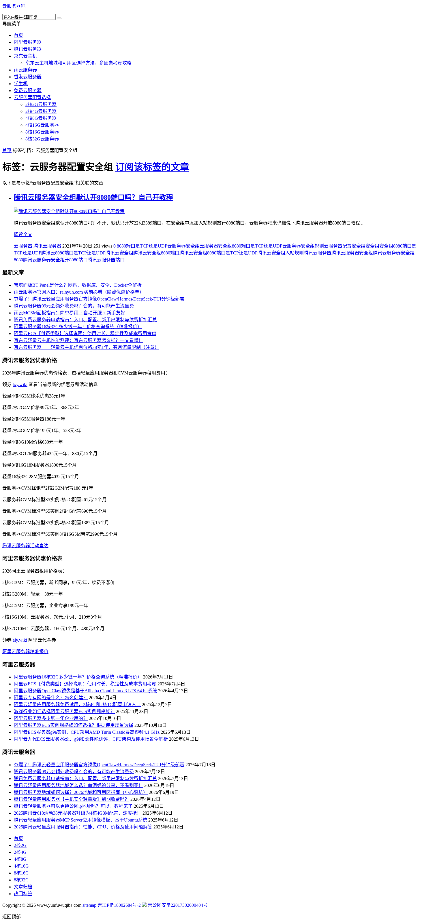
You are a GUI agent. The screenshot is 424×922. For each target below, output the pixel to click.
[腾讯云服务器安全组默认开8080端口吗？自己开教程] (69, 211)
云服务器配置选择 (32, 97)
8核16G (21, 872)
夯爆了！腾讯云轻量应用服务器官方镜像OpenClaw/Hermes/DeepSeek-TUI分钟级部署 (99, 298)
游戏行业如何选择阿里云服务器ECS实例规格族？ (64, 711)
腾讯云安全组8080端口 (156, 252)
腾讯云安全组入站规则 (281, 252)
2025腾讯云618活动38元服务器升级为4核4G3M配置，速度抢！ (77, 813)
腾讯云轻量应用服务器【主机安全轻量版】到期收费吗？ (71, 799)
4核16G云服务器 (42, 125)
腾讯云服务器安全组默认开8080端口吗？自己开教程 (93, 197)
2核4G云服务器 (41, 111)
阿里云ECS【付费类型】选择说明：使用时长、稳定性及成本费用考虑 (85, 333)
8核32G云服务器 (42, 138)
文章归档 (23, 886)
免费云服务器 (28, 90)
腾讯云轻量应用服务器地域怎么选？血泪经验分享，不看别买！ (78, 785)
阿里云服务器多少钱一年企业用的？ (51, 718)
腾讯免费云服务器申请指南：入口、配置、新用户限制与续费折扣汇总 (85, 319)
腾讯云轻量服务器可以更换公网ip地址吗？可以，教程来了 (73, 806)
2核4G (20, 852)
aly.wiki (20, 640)
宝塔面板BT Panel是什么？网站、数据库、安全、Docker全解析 (78, 285)
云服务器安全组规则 (303, 246)
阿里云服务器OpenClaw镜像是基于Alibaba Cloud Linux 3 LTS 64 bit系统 (85, 690)
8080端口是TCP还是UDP (142, 246)
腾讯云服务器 (28, 49)
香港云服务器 (28, 76)
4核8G (20, 859)
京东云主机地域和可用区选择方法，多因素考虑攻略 (78, 62)
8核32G (21, 879)
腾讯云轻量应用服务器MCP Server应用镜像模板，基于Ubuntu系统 (80, 820)
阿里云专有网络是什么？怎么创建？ (51, 697)
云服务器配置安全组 (344, 246)
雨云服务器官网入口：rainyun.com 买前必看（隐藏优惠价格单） (79, 292)
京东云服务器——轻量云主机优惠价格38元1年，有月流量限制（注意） (86, 347)
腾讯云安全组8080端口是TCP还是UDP (218, 252)
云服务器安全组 (183, 246)
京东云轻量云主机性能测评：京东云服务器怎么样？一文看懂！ (78, 340)
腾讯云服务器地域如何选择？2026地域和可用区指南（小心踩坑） (81, 792)
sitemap (89, 905)
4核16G (21, 866)
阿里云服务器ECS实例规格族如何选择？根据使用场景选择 (73, 725)
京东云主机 (25, 56)
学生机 (21, 83)
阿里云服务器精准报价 (25, 651)
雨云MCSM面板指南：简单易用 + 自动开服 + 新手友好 (69, 312)
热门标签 (23, 893)
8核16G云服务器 (42, 132)
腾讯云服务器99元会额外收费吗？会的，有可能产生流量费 (74, 305)
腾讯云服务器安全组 (352, 252)
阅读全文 (23, 234)
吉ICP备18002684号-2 (119, 905)
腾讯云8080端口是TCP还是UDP (73, 252)
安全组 (372, 246)
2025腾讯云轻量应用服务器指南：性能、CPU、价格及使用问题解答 (83, 826)
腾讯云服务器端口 (106, 259)
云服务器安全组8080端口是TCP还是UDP (241, 246)
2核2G (20, 845)
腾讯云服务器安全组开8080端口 (55, 259)
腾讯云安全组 (119, 252)
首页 (18, 35)
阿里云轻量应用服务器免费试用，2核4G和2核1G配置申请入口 (77, 704)
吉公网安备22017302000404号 (177, 905)
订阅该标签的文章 (152, 167)
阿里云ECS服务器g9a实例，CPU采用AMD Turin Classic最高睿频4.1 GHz (87, 732)
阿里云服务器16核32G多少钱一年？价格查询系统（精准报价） (78, 326)
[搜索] (59, 18)
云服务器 (23, 246)
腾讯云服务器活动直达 (25, 545)
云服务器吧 (13, 6)
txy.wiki (20, 384)
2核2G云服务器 (41, 104)
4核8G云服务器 (41, 118)
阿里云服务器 (28, 42)
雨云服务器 (25, 69)
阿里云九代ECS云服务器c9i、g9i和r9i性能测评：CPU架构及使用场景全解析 (91, 739)
